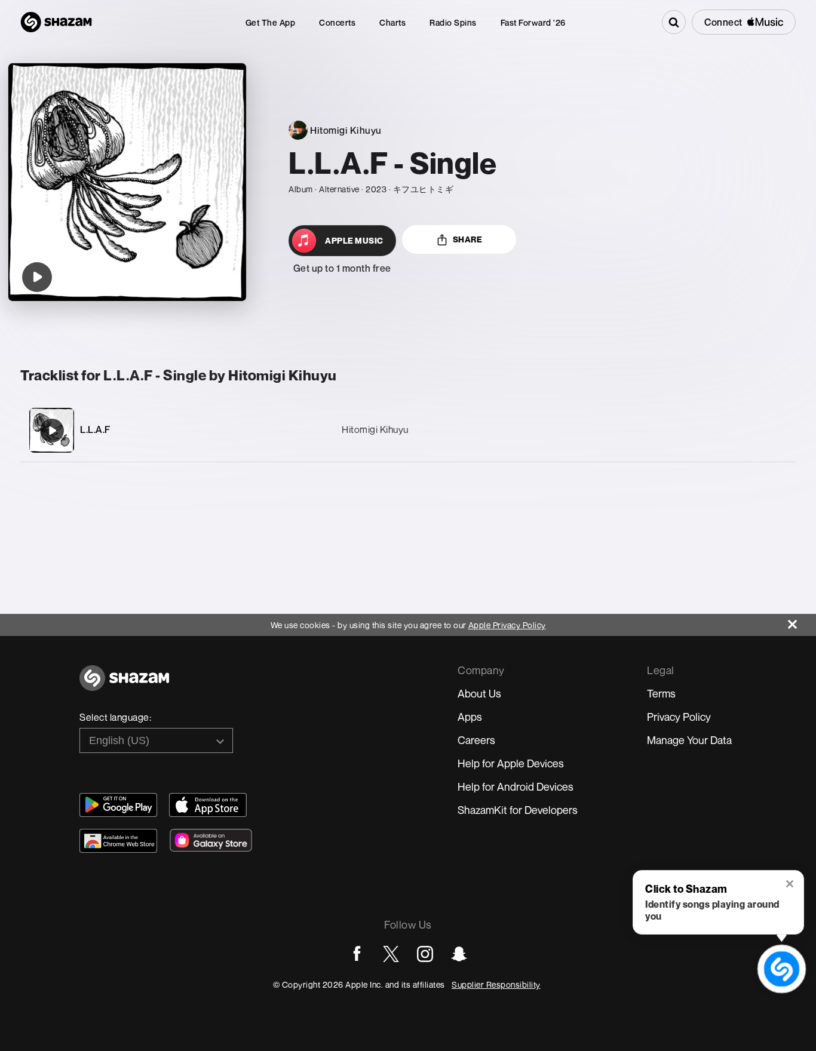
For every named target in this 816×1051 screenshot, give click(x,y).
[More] (729, 430)
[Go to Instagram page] (425, 954)
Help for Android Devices (515, 786)
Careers (476, 739)
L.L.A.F (95, 429)
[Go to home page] (124, 684)
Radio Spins (453, 22)
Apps (470, 716)
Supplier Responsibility (496, 984)
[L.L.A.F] (52, 430)
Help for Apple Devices (511, 763)
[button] (790, 885)
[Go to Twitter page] (391, 954)
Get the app (271, 22)
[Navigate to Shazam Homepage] (56, 22)
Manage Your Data (689, 739)
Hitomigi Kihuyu (375, 429)
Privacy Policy (679, 716)
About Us (479, 693)
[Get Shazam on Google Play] (118, 805)
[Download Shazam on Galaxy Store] (211, 840)
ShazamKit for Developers (518, 809)
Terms (661, 693)
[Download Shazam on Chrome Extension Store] (118, 841)
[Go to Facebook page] (357, 954)
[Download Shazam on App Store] (208, 805)
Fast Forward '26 (533, 22)
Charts (392, 22)
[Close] (801, 621)
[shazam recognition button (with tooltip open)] (781, 968)
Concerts (337, 22)
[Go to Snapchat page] (459, 954)
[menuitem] (271, 22)
